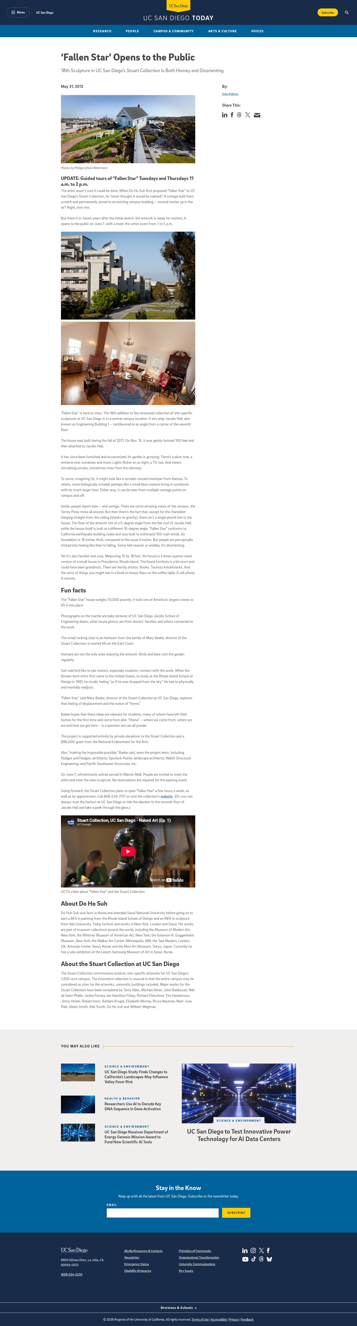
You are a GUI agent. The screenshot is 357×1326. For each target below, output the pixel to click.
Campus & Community (174, 31)
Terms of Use (200, 1319)
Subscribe (327, 12)
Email (112, 1205)
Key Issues (186, 1271)
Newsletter (131, 1257)
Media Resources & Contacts (143, 1251)
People (132, 31)
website (166, 796)
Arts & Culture (222, 31)
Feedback (247, 1319)
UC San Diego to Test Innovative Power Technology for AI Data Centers (239, 1135)
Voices (257, 31)
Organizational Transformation (199, 1257)
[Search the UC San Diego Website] (346, 12)
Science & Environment (239, 1120)
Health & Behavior (122, 1098)
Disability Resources (137, 1271)
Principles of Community (195, 1251)
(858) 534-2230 (71, 1274)
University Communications (197, 1264)
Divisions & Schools (177, 1308)
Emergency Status (136, 1264)
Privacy (234, 1319)
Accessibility (219, 1319)
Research (102, 31)
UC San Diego (44, 12)
